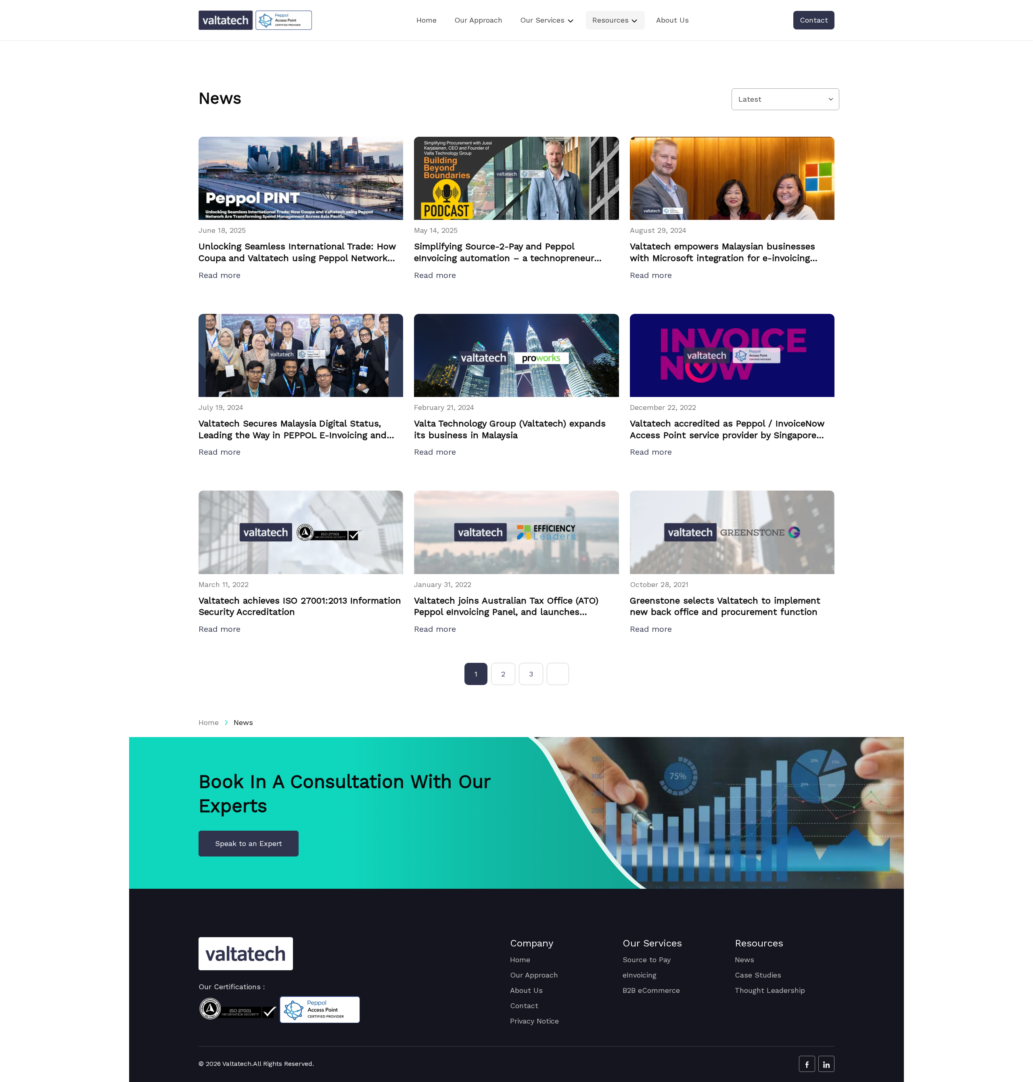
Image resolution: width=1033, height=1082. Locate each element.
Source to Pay (647, 959)
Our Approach (478, 20)
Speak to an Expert (248, 843)
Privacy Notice (534, 1021)
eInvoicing (640, 975)
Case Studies (758, 975)
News (744, 959)
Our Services (542, 20)
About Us (672, 20)
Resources (610, 20)
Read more (221, 275)
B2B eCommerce (651, 990)
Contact (814, 20)
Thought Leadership (770, 990)
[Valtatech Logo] (246, 953)
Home (426, 20)
